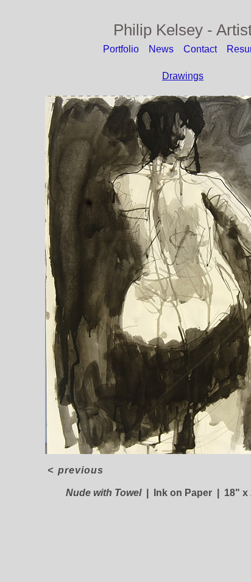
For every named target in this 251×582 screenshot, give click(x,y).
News (161, 49)
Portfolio (121, 49)
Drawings (182, 76)
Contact (200, 49)
